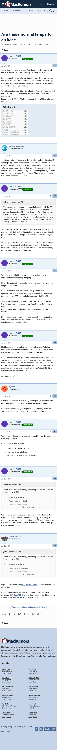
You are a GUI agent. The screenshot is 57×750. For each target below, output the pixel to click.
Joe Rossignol (33, 678)
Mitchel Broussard (8, 686)
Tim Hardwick (33, 686)
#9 (55, 545)
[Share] (50, 65)
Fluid (2, 731)
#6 (55, 396)
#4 (55, 270)
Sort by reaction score (39, 44)
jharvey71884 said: (10, 484)
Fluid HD (8, 731)
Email (3, 673)
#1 (55, 65)
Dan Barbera (6, 704)
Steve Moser (6, 712)
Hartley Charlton (7, 695)
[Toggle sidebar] (54, 11)
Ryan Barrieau (33, 704)
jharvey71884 (9, 44)
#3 (55, 196)
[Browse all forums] (47, 11)
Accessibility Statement (23, 727)
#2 (55, 155)
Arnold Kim (6, 669)
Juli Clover (5, 678)
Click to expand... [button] (28, 507)
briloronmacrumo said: (11, 202)
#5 (55, 342)
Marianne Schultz (34, 695)
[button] (3, 4)
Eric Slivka (32, 669)
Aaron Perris (32, 712)
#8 (55, 478)
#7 (55, 431)
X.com (8, 673)
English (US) (50, 729)
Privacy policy (6, 727)
